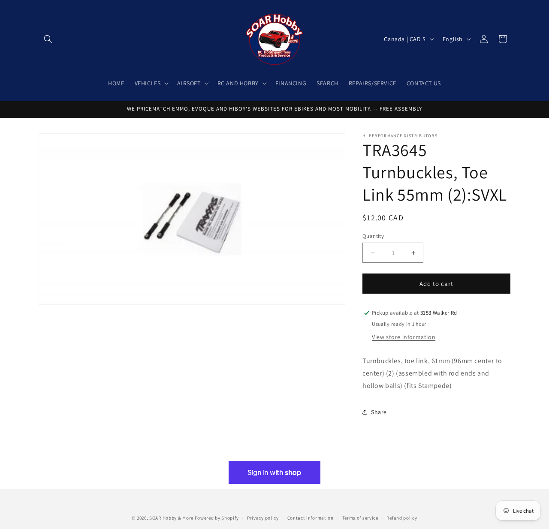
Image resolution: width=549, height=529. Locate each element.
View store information (403, 337)
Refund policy (401, 517)
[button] (48, 39)
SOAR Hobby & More (171, 518)
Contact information (310, 517)
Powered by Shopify (217, 518)
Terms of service (360, 517)
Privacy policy (263, 517)
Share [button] (379, 412)
